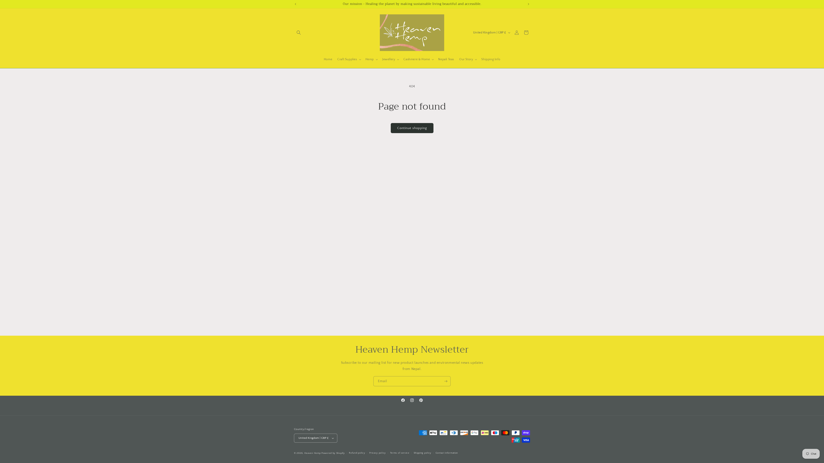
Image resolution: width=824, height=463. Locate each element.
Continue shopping (412, 128)
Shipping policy (423, 453)
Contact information (447, 453)
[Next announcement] (528, 4)
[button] (298, 32)
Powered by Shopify (333, 453)
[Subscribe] (445, 381)
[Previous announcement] (295, 4)
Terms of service (399, 453)
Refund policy (357, 453)
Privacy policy (377, 453)
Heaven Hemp (312, 453)
